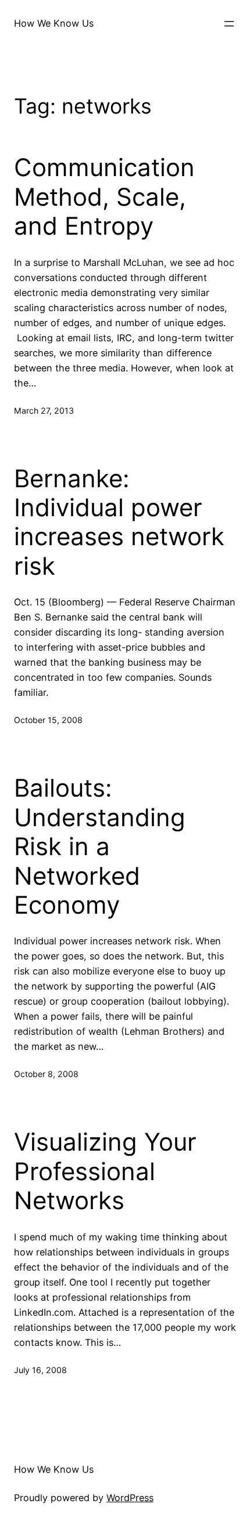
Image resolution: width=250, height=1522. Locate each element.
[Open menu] (229, 24)
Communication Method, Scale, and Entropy (104, 196)
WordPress (129, 1497)
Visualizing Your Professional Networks (105, 1171)
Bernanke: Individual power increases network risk (119, 522)
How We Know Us (54, 23)
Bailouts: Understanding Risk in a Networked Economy (99, 846)
